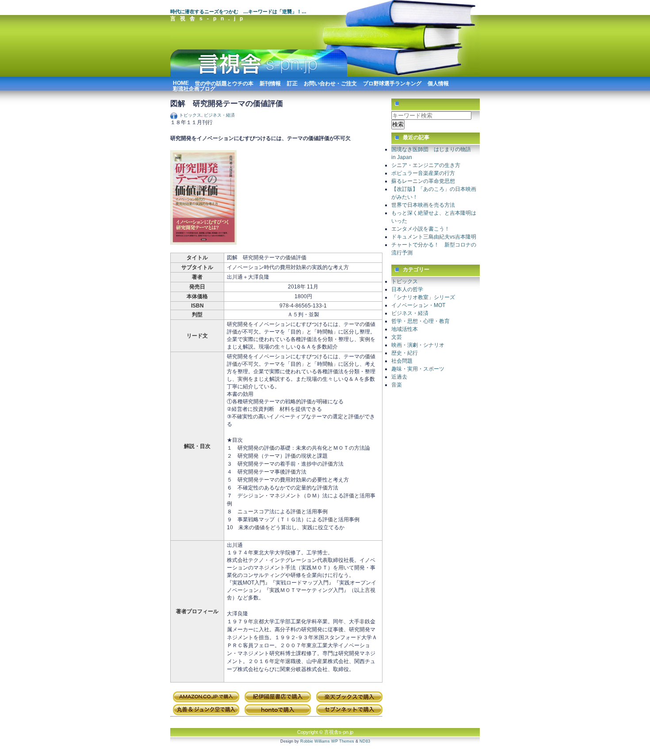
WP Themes (342, 741)
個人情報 (438, 82)
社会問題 (402, 361)
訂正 (292, 82)
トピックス (190, 115)
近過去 (399, 377)
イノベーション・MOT (418, 305)
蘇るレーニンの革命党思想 (423, 181)
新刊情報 (270, 82)
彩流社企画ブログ (194, 88)
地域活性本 (404, 329)
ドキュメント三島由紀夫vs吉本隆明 (433, 237)
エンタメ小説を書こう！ (420, 229)
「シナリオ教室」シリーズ (423, 297)
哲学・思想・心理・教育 (420, 321)
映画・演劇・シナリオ (417, 345)
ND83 (364, 741)
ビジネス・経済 (219, 115)
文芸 (396, 337)
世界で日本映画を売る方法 (423, 205)
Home (181, 82)
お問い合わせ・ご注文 (330, 82)
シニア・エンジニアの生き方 (425, 165)
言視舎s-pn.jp (208, 18)
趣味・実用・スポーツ (417, 369)
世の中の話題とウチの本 (224, 82)
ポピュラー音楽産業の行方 (423, 173)
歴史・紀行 (404, 353)
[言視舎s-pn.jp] (258, 75)
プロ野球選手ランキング (392, 82)
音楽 (396, 385)
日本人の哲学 (407, 289)
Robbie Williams (315, 741)
